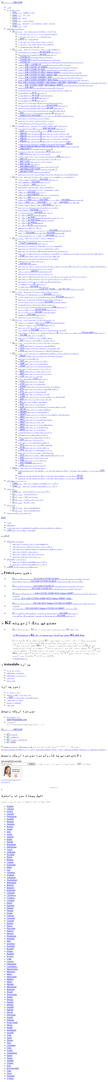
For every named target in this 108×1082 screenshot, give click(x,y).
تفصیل (15, 658)
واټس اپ (5, 782)
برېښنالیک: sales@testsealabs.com (17, 718)
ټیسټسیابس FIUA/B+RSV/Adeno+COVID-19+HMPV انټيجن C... (45, 608)
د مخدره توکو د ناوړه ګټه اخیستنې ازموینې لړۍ (34, 527)
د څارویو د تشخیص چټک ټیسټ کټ (18, 749)
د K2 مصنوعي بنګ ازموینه (21, 530)
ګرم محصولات (25, 746)
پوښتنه (23, 658)
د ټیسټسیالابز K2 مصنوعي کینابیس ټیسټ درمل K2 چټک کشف (48, 634)
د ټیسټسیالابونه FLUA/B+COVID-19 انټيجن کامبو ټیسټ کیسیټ (47, 588)
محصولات (11, 525)
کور (9, 522)
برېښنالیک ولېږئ (11, 779)
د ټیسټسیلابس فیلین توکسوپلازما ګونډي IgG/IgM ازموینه (44, 615)
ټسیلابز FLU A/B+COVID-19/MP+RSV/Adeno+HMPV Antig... (42, 598)
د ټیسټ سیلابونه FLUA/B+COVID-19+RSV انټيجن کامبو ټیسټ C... (47, 581)
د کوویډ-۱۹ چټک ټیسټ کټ (50, 749)
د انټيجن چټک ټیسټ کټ (77, 749)
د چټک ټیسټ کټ (98, 749)
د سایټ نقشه (10, 746)
